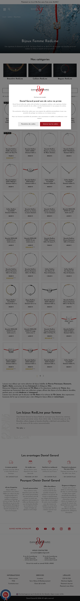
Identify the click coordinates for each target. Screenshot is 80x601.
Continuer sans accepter (40, 97)
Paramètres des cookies (28, 124)
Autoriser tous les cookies (50, 124)
